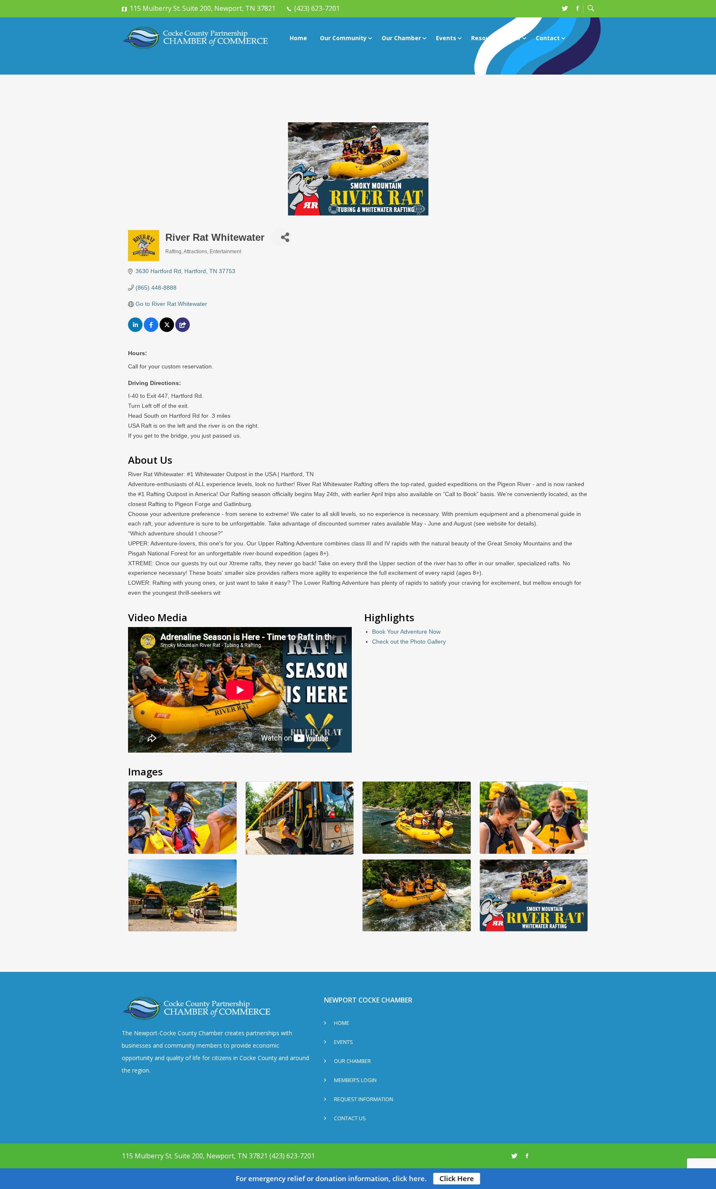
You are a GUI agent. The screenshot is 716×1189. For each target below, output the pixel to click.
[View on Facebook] (151, 330)
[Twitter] (565, 8)
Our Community (343, 38)
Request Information (363, 1100)
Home (298, 38)
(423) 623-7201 (317, 8)
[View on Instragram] (182, 330)
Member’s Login (355, 1081)
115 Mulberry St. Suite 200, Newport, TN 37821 (203, 8)
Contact (548, 38)
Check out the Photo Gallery (409, 641)
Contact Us (350, 1119)
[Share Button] (281, 237)
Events (446, 38)
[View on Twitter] (167, 330)
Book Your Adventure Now (406, 631)
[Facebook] (577, 8)
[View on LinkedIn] (135, 330)
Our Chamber (401, 38)
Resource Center (496, 38)
